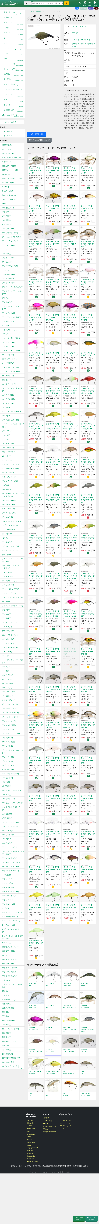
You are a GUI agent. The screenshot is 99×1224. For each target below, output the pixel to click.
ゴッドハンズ (8, 452)
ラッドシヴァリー (10, 871)
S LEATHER (8, 191)
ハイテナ (7, 656)
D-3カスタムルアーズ (11, 157)
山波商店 (6, 1004)
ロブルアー (8, 951)
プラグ (13, 28)
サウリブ (7, 460)
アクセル (6, 249)
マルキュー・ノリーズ (12, 803)
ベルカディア (8, 769)
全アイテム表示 (10, 122)
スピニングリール (13, 115)
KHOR (6, 174)
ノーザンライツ (9, 643)
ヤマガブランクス (10, 826)
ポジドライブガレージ (12, 790)
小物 (13, 59)
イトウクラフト (9, 330)
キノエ (6, 407)
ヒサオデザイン (9, 700)
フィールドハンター (11, 717)
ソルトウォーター (65, 1123)
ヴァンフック (9, 972)
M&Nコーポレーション (12, 178)
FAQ (28, 1131)
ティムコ (7, 572)
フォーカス (8, 729)
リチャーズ (7, 883)
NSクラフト (8, 183)
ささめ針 (6, 216)
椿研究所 (6, 1033)
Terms (29, 1137)
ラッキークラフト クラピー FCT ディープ (35, 170)
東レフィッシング (10, 1029)
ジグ (13, 38)
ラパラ (6, 875)
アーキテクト (8, 313)
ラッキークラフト (11, 862)
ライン (13, 49)
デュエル (6, 614)
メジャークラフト (10, 822)
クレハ (6, 435)
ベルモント (7, 778)
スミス (7, 534)
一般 (96, 8)
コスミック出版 (9, 443)
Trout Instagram (33, 1161)
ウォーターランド (11, 338)
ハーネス (7, 671)
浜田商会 (6, 1037)
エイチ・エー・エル (11, 351)
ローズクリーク (9, 955)
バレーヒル (7, 683)
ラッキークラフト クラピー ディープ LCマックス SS (36, 390)
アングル (7, 298)
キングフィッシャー (11, 412)
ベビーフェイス (9, 765)
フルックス (7, 746)
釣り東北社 (7, 1054)
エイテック (8, 355)
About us (29, 1126)
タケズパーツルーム (11, 546)
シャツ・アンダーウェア (13, 90)
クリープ (7, 431)
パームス (7, 696)
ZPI (4, 203)
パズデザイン (8, 692)
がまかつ (7, 212)
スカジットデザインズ (11, 521)
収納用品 (13, 74)
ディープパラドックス (12, 597)
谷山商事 (6, 1050)
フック (13, 54)
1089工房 (7, 145)
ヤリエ (6, 839)
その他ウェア (13, 110)
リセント (7, 879)
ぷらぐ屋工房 (8, 228)
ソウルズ (7, 542)
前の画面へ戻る (38, 134)
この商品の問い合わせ (40, 140)
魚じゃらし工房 (9, 1062)
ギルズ (6, 416)
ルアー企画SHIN (10, 917)
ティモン (8, 576)
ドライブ (7, 627)
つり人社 (6, 220)
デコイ (6, 601)
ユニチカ (7, 843)
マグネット (8, 799)
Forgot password (32, 1148)
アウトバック (8, 245)
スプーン (13, 33)
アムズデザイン (10, 266)
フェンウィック (9, 721)
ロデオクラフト (10, 947)
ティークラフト (9, 581)
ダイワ (6, 555)
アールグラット (9, 321)
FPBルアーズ (9, 166)
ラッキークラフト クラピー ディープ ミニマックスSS (70, 537)
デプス (6, 610)
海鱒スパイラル (9, 1041)
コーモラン (8, 448)
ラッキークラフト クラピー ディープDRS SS (88, 651)
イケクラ (7, 325)
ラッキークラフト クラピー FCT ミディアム (53, 317)
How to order (31, 1128)
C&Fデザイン (8, 153)
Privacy (29, 1139)
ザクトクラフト (9, 477)
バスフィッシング (65, 1120)
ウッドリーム (8, 342)
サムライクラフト (10, 464)
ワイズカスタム (9, 959)
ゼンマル (6, 538)
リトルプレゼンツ (10, 891)
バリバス (7, 679)
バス (77, 8)
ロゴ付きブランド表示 (12, 1067)
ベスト (13, 100)
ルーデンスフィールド (11, 921)
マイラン (6, 795)
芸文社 (5, 1045)
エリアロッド (13, 23)
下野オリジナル (9, 976)
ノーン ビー (7, 652)
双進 (5, 991)
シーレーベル (9, 500)
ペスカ (6, 782)
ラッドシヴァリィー (11, 867)
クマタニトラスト (10, 420)
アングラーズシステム (13, 287)
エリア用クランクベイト (41, 11)
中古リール (8, 136)
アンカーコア (8, 283)
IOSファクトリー (10, 170)
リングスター (8, 904)
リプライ (7, 900)
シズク (5, 485)
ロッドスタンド (13, 64)
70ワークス (7, 149)
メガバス (7, 818)
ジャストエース (9, 513)
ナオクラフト (8, 631)
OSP (5, 187)
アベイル (7, 262)
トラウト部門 (47, 1121)
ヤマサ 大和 (7, 830)
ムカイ (7, 814)
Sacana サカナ (9, 195)
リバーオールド (9, 896)
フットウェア (13, 95)
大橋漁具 (7, 995)
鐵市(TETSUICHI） (11, 1058)
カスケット (8, 376)
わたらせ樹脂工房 (10, 233)
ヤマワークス (8, 835)
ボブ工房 (6, 786)
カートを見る (79, 1218)
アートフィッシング (11, 317)
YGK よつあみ (9, 199)
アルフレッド (8, 274)
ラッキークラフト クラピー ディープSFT (36, 760)
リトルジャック (9, 887)
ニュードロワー (10, 635)
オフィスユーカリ (11, 371)
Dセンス (6, 162)
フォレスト (9, 725)
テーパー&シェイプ (10, 589)
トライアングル (9, 622)
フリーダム (7, 738)
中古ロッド (8, 132)
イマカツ (6, 334)
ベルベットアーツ (10, 774)
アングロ (7, 302)
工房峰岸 (6, 1016)
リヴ (5, 908)
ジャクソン (8, 509)
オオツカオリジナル (11, 367)
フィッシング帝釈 (10, 713)
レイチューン (8, 925)
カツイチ (7, 380)
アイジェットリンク (11, 237)
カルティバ (8, 395)
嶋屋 (5, 1012)
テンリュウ (8, 585)
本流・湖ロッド (13, 13)
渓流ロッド (13, 18)
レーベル (6, 943)
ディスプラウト (10, 593)
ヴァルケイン (9, 968)
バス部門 (46, 1118)
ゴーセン (6, 456)
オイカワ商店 (8, 363)
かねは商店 (8, 208)
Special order (31, 1134)
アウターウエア (13, 84)
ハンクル (7, 667)
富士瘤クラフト (9, 1000)
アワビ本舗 (8, 279)
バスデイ (7, 675)
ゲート (6, 439)
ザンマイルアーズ (10, 481)
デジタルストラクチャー (12, 606)
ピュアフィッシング (11, 704)
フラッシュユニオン (11, 733)
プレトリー (8, 757)
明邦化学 (6, 1025)
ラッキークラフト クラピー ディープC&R (88, 613)
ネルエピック (8, 639)
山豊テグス (8, 1008)
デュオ (6, 618)
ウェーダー (13, 105)
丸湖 (6, 980)
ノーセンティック (10, 647)
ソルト (91, 8)
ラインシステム (9, 858)
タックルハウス (10, 550)
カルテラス (8, 399)
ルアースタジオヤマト (12, 912)
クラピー (75, 44)
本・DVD (13, 79)
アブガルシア (8, 258)
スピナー (13, 43)
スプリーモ (8, 529)
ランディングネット (13, 69)
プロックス (7, 761)
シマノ (6, 489)
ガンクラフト (8, 403)
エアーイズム (8, 346)
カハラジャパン (9, 384)
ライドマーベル (9, 847)
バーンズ (7, 688)
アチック (6, 254)
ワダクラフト (8, 963)
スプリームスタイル (11, 525)
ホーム (27, 11)
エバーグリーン (9, 359)
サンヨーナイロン (10, 468)
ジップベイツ (8, 504)
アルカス (6, 270)
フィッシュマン (9, 708)
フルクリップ (8, 742)
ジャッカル (7, 517)
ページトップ (92, 1218)
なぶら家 (7, 224)
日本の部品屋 (8, 1020)
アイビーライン (10, 241)
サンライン (8, 473)
